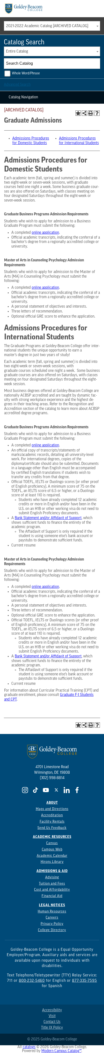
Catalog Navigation (23, 97)
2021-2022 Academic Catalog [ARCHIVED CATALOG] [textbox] (47, 26)
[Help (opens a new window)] (97, 113)
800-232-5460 (32, 981)
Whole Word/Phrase (26, 73)
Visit (52, 1016)
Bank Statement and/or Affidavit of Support (48, 518)
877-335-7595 (84, 981)
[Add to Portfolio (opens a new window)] (78, 113)
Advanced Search (17, 85)
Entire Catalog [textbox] (17, 52)
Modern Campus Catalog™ (61, 1051)
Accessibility (52, 1010)
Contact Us (52, 1022)
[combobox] (52, 26)
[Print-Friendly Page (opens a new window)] (90, 113)
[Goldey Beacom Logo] (23, 8)
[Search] (95, 63)
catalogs (29, 1047)
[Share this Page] (84, 113)
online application (45, 233)
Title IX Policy (52, 1028)
